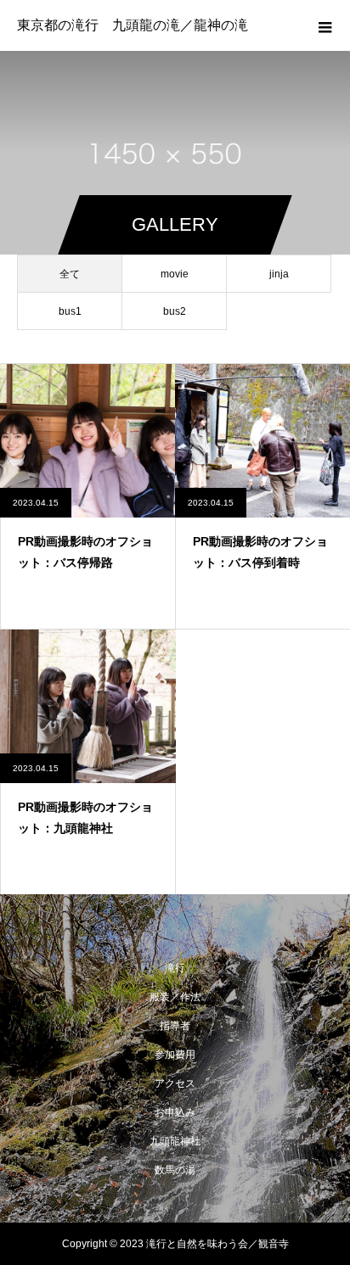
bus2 (174, 311)
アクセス (175, 1083)
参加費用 (175, 1055)
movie (175, 274)
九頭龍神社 (175, 1141)
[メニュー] (324, 25)
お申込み (175, 1112)
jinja (279, 274)
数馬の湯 (175, 1170)
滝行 (175, 968)
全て (69, 274)
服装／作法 (175, 997)
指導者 (175, 1026)
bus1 (70, 311)
